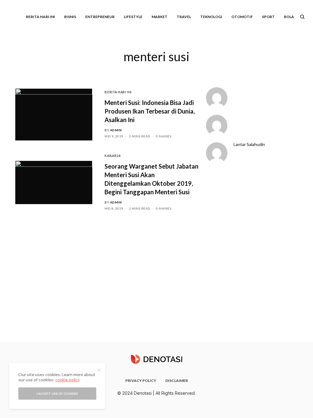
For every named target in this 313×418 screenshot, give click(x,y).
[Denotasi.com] (156, 359)
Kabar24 (112, 156)
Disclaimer (176, 380)
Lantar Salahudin (249, 144)
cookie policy (67, 379)
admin (116, 130)
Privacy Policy (140, 380)
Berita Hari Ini (118, 92)
